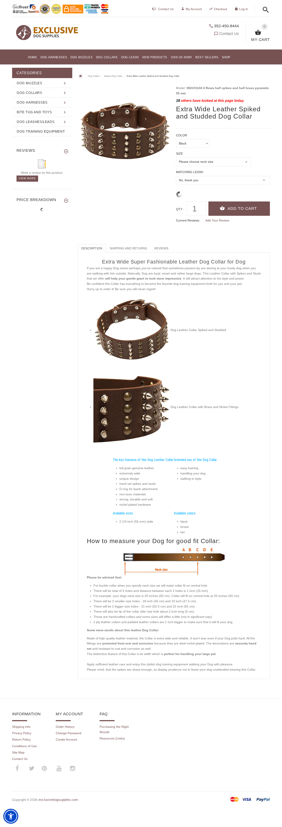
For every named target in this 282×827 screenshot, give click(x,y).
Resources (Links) (112, 738)
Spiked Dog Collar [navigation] (113, 76)
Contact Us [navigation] (166, 9)
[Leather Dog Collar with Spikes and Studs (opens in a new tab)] (132, 330)
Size (179, 153)
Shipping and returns (128, 248)
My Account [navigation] (194, 9)
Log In (243, 9)
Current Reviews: (188, 220)
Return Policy (21, 739)
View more (27, 178)
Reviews (161, 248)
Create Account (66, 739)
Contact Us (229, 33)
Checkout (220, 9)
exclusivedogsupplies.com (58, 799)
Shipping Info (21, 726)
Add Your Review (217, 220)
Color (181, 135)
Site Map (18, 752)
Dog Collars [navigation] (94, 76)
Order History (65, 726)
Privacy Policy (21, 733)
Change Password (68, 733)
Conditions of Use (24, 746)
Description (91, 248)
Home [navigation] (80, 76)
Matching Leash (189, 172)
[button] (264, 10)
